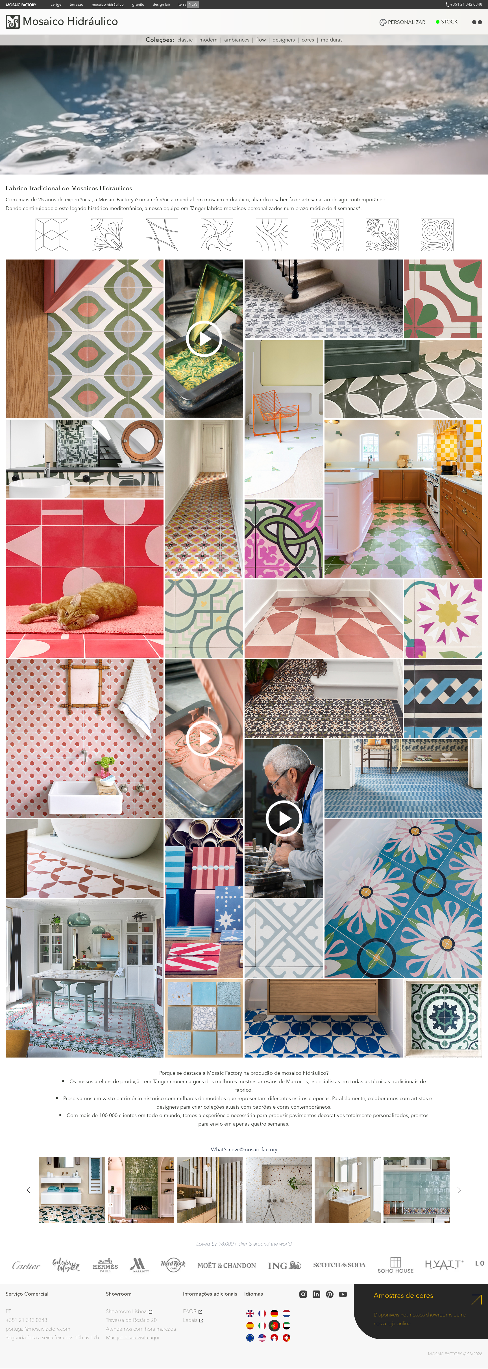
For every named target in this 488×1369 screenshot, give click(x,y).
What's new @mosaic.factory (244, 1149)
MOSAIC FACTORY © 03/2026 (455, 1354)
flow (261, 40)
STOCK (449, 22)
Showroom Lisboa (127, 1311)
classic (185, 40)
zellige (56, 4)
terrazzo (76, 4)
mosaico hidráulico (108, 4)
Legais (191, 1320)
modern (208, 40)
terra (187, 4)
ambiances (236, 40)
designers (284, 40)
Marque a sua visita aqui (132, 1337)
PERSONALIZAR (406, 22)
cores (308, 40)
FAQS (190, 1311)
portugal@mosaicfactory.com (38, 1329)
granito (138, 4)
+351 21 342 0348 (465, 4)
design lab (161, 4)
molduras (332, 40)
